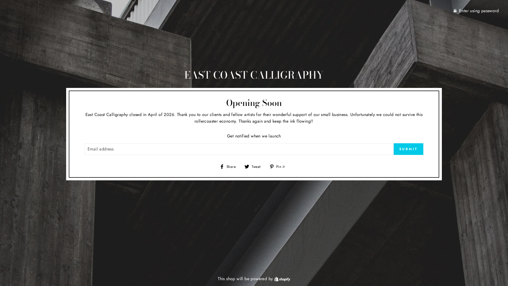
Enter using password (479, 11)
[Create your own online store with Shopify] (282, 279)
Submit (408, 148)
